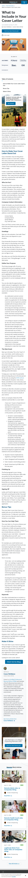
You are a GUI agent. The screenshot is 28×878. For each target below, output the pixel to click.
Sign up (24, 2)
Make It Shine (7, 91)
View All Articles (13, 863)
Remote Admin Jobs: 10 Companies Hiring (12, 789)
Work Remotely (10, 5)
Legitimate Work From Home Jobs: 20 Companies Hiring (13, 849)
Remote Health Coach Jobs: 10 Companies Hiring (13, 818)
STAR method (20, 378)
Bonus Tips (6, 88)
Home (3, 5)
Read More (8, 796)
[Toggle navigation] (2, 2)
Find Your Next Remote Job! (11, 31)
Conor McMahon (7, 27)
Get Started (11, 103)
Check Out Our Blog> (14, 662)
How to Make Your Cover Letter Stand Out (13, 84)
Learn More (14, 876)
